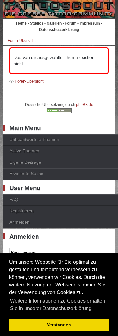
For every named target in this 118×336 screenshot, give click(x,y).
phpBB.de (84, 105)
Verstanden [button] (59, 324)
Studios (36, 23)
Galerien (54, 23)
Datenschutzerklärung (59, 29)
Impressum (90, 23)
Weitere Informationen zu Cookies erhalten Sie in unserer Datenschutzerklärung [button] (57, 304)
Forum (70, 23)
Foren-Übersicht (22, 40)
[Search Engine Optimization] (59, 111)
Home (21, 23)
